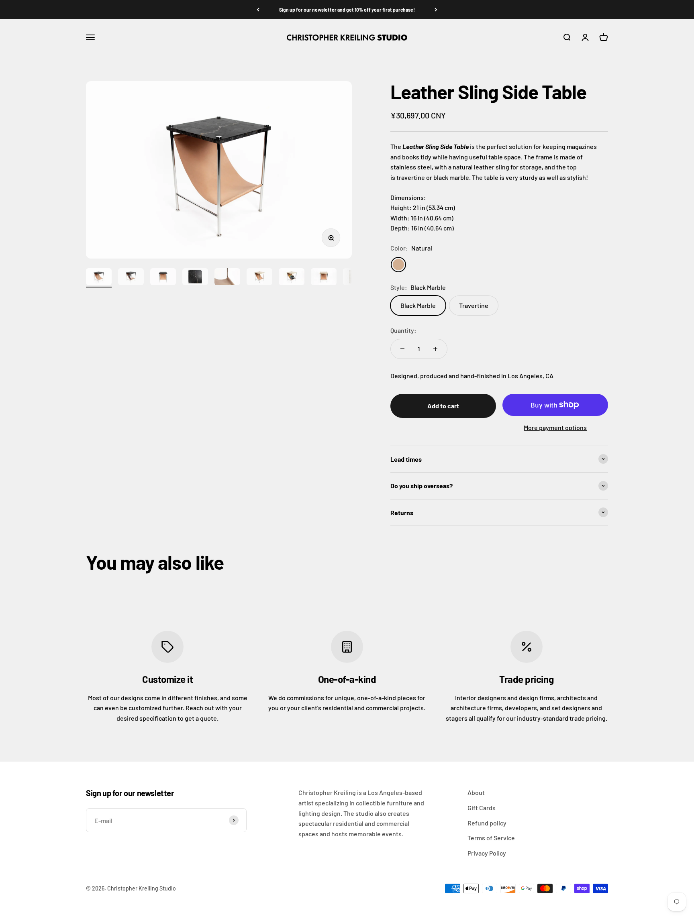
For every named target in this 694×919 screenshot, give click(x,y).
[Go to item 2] (131, 278)
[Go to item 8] (324, 278)
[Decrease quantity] (402, 349)
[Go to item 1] (99, 278)
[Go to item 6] (259, 278)
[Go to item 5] (227, 278)
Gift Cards (481, 807)
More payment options (555, 427)
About (476, 792)
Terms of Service (491, 838)
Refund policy (486, 823)
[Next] (436, 10)
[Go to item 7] (291, 278)
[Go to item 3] (163, 278)
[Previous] (258, 10)
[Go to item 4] (195, 278)
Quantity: (403, 330)
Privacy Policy (486, 853)
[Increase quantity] (435, 349)
